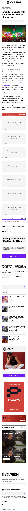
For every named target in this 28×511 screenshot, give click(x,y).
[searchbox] (12, 287)
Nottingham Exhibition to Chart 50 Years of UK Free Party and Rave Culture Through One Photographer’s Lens (17, 318)
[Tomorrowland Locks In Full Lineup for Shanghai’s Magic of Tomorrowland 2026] (5, 339)
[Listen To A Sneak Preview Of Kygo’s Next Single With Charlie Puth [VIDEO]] (14, 446)
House (16, 273)
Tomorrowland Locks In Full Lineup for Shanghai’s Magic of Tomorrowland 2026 (17, 338)
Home (3, 7)
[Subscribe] (23, 244)
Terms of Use (6, 249)
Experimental (4, 275)
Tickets (20, 273)
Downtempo (4, 272)
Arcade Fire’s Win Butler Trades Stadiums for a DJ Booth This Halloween (16, 308)
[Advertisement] (14, 397)
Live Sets (18, 20)
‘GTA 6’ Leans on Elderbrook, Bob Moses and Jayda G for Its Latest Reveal (17, 298)
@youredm (10, 348)
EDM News (7, 7)
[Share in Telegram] (8, 231)
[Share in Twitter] (5, 231)
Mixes (22, 20)
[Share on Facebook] (3, 231)
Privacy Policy (19, 248)
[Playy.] (14, 418)
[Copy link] (11, 231)
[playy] (14, 114)
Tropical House (18, 276)
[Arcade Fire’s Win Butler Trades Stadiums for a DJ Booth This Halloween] (5, 309)
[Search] (24, 287)
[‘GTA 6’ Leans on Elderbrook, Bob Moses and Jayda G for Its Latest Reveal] (5, 299)
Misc (9, 275)
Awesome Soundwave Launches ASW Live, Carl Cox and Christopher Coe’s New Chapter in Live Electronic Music (17, 328)
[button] (2, 2)
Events (9, 20)
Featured (13, 20)
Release (7, 277)
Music (3, 277)
